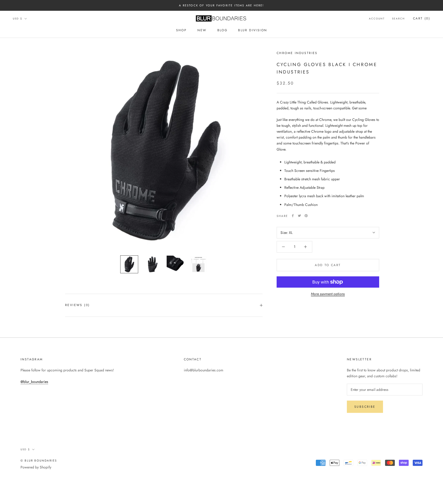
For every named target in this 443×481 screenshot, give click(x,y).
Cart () (421, 18)
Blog (222, 30)
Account (377, 18)
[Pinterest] (306, 215)
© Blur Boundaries (39, 460)
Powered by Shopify (36, 467)
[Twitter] (299, 215)
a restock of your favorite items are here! (221, 5)
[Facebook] (292, 215)
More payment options (328, 293)
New (201, 30)
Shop (181, 30)
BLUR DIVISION (252, 30)
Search (398, 18)
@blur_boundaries (34, 381)
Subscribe (365, 406)
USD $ (17, 18)
